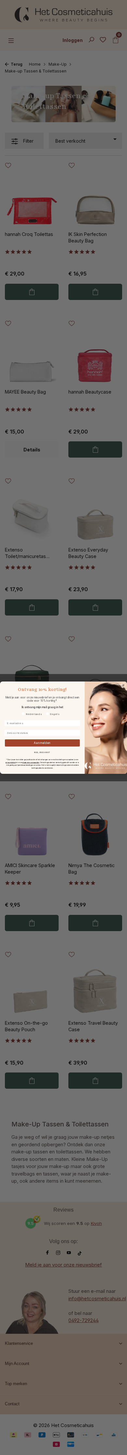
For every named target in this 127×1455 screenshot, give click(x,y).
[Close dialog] (123, 685)
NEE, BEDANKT (42, 752)
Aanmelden (42, 743)
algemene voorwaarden (30, 762)
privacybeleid (11, 762)
